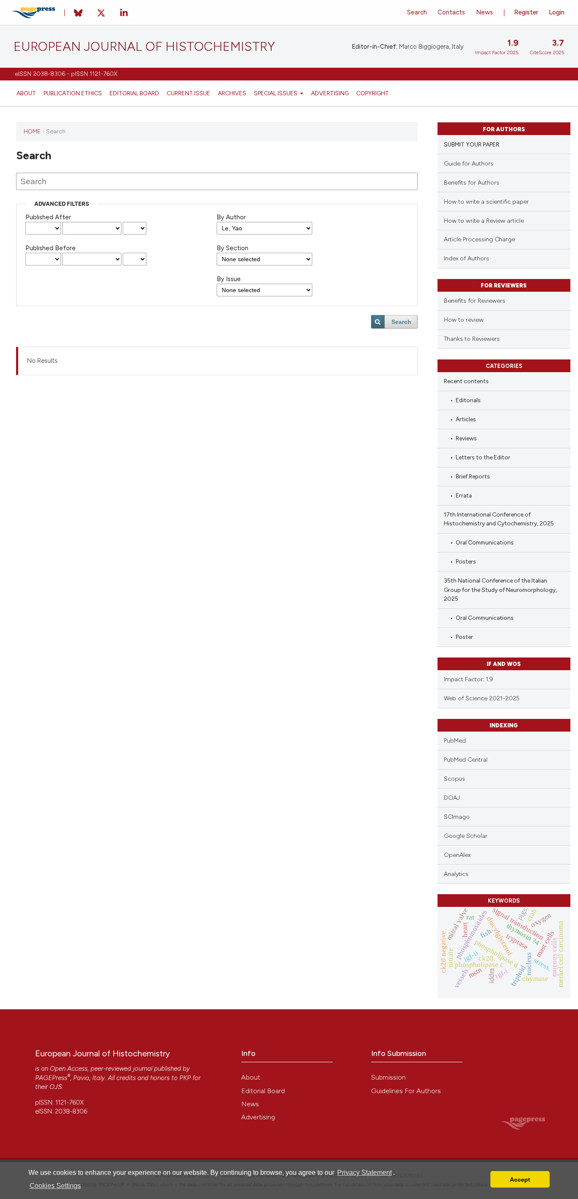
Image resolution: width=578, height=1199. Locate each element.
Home (32, 131)
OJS (56, 1087)
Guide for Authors (468, 163)
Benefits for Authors (471, 182)
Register (526, 12)
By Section (232, 248)
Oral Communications (485, 542)
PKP (185, 1078)
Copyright (372, 93)
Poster (464, 636)
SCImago (457, 817)
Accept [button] (520, 1179)
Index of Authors (466, 258)
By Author (231, 217)
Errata (464, 495)
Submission (388, 1077)
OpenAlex (457, 855)
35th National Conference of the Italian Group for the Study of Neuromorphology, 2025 (500, 589)
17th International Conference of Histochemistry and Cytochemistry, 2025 (499, 519)
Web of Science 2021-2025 (482, 698)
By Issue (229, 279)
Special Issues (276, 93)
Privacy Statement (364, 1172)
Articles (466, 419)
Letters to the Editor (483, 457)
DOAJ (452, 797)
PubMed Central (465, 759)
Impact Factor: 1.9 (468, 679)
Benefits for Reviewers (474, 300)
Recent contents (466, 381)
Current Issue (188, 93)
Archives (232, 93)
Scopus (454, 778)
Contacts (451, 12)
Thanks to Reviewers (472, 339)
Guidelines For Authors (406, 1091)
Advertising (330, 93)
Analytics (456, 874)
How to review (464, 319)
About (26, 93)
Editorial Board (134, 93)
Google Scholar (465, 836)
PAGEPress (51, 1078)
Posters (466, 561)
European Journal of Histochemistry (144, 46)
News (484, 12)
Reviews (466, 438)
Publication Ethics (73, 93)
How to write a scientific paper (486, 201)
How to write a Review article (484, 220)
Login (556, 12)
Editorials (468, 400)
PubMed (455, 740)
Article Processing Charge (479, 239)
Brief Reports (473, 476)
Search (417, 12)
